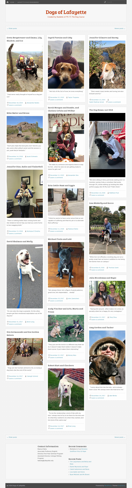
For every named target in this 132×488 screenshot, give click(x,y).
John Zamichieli (73, 298)
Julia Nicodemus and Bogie (102, 277)
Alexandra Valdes (33, 103)
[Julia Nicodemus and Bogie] (107, 307)
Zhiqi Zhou (113, 317)
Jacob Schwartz (32, 156)
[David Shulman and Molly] (25, 309)
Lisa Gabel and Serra (77, 472)
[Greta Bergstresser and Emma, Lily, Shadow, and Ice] (25, 93)
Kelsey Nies (72, 355)
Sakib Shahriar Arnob (96, 102)
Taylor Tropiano (73, 97)
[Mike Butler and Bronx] (25, 144)
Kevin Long (30, 322)
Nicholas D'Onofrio (33, 231)
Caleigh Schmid (32, 376)
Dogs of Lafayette (66, 11)
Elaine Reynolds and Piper (79, 467)
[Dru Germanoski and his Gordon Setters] (25, 366)
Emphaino (121, 485)
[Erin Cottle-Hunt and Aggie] (66, 216)
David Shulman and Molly (20, 241)
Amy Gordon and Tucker (101, 327)
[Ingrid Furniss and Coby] (66, 90)
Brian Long (71, 426)
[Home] (7, 2)
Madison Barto (73, 229)
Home (12, 2)
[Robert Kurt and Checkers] (66, 411)
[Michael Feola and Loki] (66, 288)
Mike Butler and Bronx (18, 113)
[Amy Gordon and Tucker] (107, 385)
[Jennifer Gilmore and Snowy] (107, 90)
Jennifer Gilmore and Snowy (103, 37)
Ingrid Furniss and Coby (60, 37)
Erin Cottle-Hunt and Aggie (61, 185)
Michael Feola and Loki (60, 239)
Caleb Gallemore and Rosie (79, 469)
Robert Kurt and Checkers (61, 365)
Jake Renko (113, 396)
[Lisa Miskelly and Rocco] (107, 255)
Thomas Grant (113, 268)
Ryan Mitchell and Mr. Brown (79, 474)
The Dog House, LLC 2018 (101, 109)
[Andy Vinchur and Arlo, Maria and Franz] (66, 343)
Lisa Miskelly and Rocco (101, 203)
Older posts (12, 28)
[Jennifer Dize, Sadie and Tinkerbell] (25, 219)
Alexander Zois (73, 175)
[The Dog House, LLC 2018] (107, 178)
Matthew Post (114, 193)
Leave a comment (15, 105)
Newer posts (120, 28)
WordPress (108, 485)
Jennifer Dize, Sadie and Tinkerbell (25, 166)
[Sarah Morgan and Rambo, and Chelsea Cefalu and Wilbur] (66, 163)
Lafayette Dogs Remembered (28, 2)
